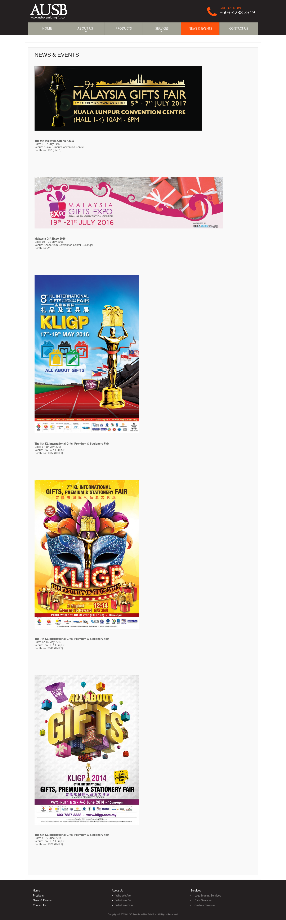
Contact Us (39, 905)
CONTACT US (238, 28)
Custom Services (205, 905)
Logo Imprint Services (208, 895)
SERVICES (162, 28)
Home (36, 890)
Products (38, 895)
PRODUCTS (124, 28)
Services (196, 890)
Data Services (203, 900)
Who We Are (123, 895)
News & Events (42, 900)
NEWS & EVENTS (200, 28)
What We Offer (125, 905)
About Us (117, 890)
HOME (47, 28)
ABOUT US (85, 28)
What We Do (123, 900)
